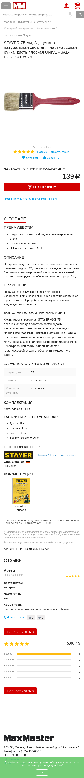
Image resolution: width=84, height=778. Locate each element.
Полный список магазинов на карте (31, 199)
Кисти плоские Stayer (17, 35)
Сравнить (53, 157)
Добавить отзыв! (14, 617)
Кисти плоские (45, 28)
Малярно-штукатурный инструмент (26, 21)
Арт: (36, 146)
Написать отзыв (59, 151)
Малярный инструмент (18, 28)
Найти (80, 14)
